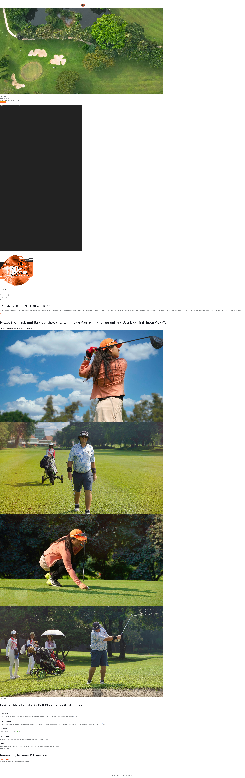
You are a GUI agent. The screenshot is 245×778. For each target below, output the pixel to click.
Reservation (3, 102)
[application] (41, 178)
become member (4, 759)
